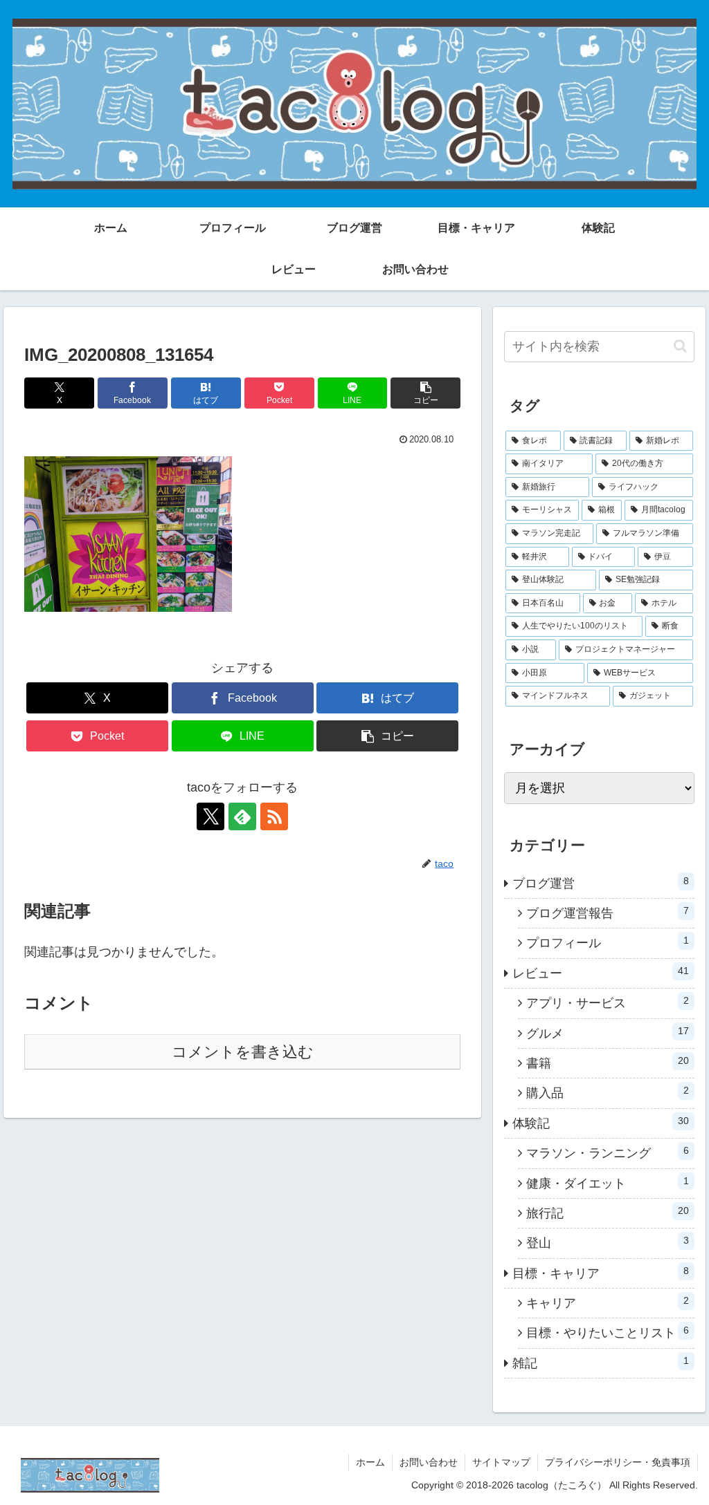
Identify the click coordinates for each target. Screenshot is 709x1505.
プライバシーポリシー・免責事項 (617, 1462)
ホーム (370, 1462)
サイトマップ (501, 1462)
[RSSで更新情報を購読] (274, 816)
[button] (425, 393)
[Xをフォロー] (210, 816)
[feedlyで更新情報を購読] (242, 816)
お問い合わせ (429, 1462)
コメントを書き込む (243, 1051)
